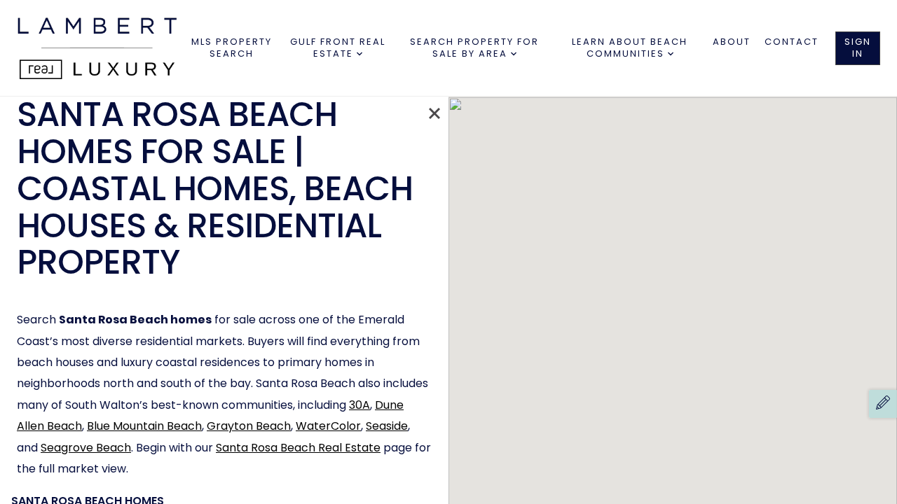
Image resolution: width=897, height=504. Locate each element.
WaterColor (328, 426)
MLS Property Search (231, 47)
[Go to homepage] (103, 48)
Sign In (857, 47)
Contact (792, 41)
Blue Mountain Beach (144, 426)
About (732, 41)
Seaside (387, 426)
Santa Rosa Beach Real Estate (298, 448)
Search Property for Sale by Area (474, 47)
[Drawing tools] (883, 404)
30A (359, 405)
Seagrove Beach (86, 448)
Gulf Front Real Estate (337, 47)
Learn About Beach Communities (629, 47)
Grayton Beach (249, 426)
